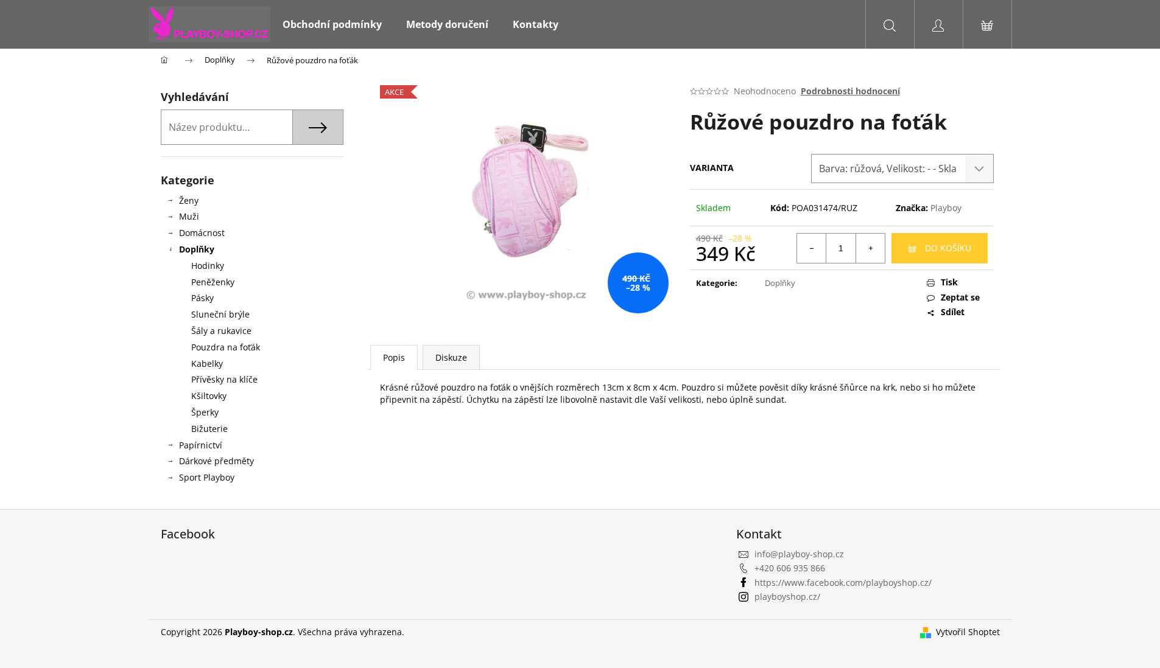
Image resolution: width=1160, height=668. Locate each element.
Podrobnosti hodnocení (850, 91)
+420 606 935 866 (789, 568)
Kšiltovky (209, 396)
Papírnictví (200, 445)
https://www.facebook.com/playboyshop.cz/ (843, 582)
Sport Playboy (206, 477)
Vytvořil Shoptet (968, 632)
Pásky (202, 298)
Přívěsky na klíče (224, 379)
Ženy (189, 200)
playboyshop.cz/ (787, 596)
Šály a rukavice (221, 330)
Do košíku (948, 248)
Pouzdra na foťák (225, 347)
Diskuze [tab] (451, 357)
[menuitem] (332, 24)
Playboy (945, 208)
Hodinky (207, 265)
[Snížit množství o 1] (811, 248)
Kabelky (207, 363)
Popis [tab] (394, 357)
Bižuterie (209, 428)
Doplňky (196, 249)
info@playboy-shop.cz (799, 554)
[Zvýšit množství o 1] (870, 248)
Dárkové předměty (216, 461)
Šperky (205, 412)
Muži (189, 216)
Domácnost (202, 232)
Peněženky (212, 282)
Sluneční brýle (220, 314)
